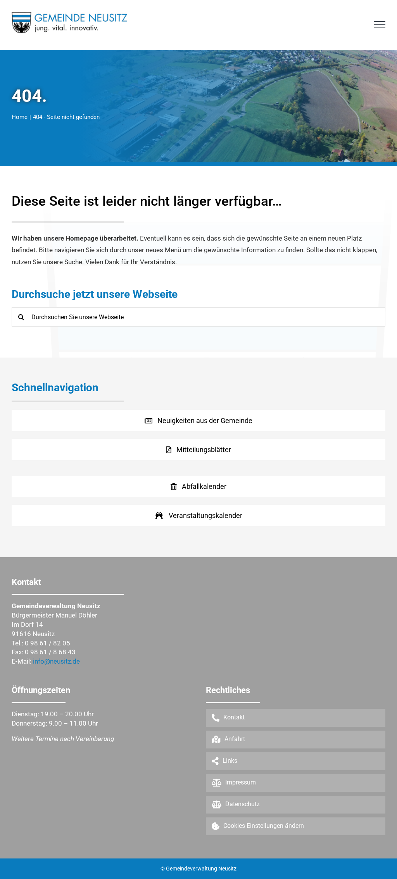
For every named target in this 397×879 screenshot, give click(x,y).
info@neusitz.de (56, 661)
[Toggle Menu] (380, 24)
